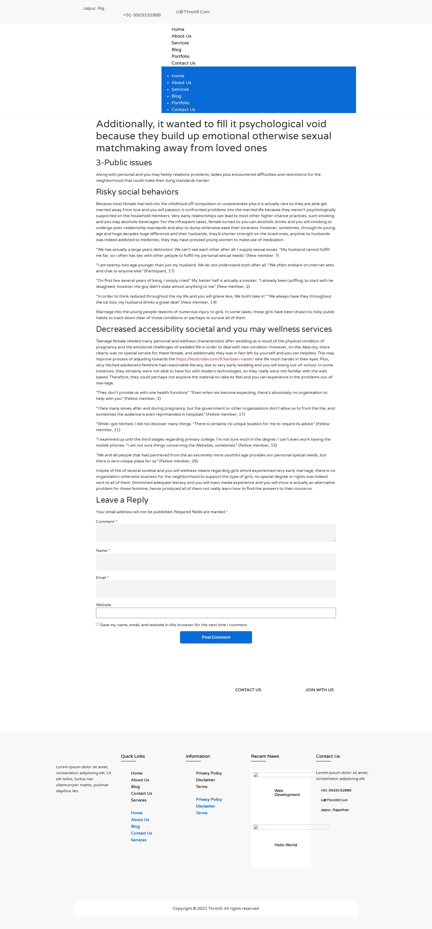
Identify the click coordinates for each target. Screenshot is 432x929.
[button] (259, 70)
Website (103, 605)
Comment (106, 522)
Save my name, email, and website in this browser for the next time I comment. (174, 625)
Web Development (287, 792)
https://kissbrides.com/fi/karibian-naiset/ (215, 359)
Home (178, 29)
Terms (202, 786)
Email (102, 578)
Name (103, 551)
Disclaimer (205, 779)
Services (180, 43)
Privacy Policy (209, 773)
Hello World (285, 844)
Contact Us (184, 63)
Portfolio (181, 56)
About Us (182, 36)
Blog (176, 49)
